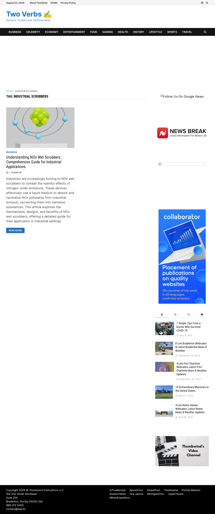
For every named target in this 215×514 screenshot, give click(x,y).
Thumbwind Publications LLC (46, 490)
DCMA (54, 2)
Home (9, 90)
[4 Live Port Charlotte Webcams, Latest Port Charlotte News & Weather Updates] (164, 364)
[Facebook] (202, 2)
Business (15, 31)
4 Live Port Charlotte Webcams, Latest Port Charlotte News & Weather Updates (191, 369)
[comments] (188, 315)
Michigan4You (155, 493)
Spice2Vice (136, 490)
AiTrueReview (118, 490)
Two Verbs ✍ (29, 14)
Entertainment (74, 31)
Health (123, 31)
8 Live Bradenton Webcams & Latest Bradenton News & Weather (191, 347)
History (138, 31)
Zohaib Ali (16, 172)
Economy (51, 31)
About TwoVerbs (39, 2)
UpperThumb (176, 493)
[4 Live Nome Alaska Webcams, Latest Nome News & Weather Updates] (164, 406)
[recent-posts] (175, 315)
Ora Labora (136, 493)
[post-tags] (202, 315)
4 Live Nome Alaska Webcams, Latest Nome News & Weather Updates (190, 408)
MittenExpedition (120, 497)
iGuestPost (153, 490)
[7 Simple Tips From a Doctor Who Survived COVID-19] (164, 324)
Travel (187, 31)
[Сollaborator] (182, 256)
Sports (172, 31)
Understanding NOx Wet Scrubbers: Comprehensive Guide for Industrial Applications (33, 162)
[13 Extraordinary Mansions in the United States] (164, 388)
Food (93, 31)
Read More (17, 230)
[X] (207, 2)
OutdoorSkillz (118, 493)
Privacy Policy (68, 2)
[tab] (162, 315)
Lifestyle (155, 31)
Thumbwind (171, 490)
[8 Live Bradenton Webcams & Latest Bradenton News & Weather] (164, 344)
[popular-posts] (162, 315)
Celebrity (33, 31)
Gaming (107, 31)
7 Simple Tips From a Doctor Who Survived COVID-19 (188, 327)
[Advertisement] (107, 59)
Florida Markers (191, 490)
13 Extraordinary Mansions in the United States (192, 388)
